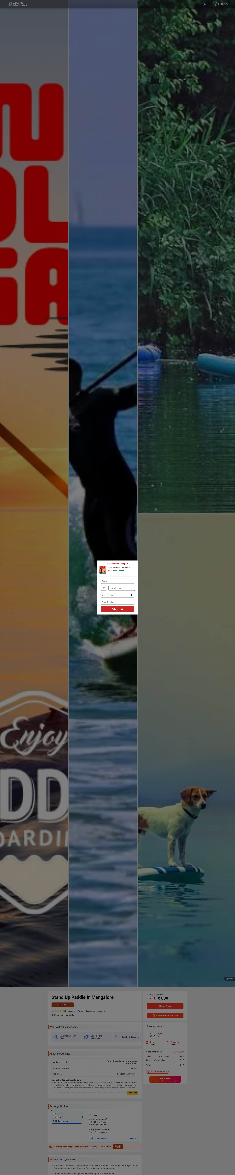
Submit (115, 609)
